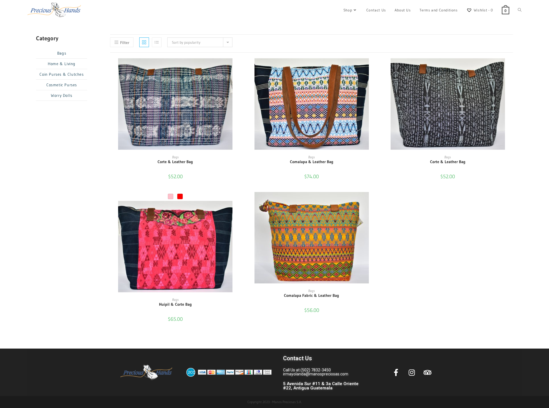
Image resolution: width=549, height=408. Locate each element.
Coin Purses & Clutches (61, 74)
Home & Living (61, 63)
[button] (238, 83)
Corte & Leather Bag (175, 161)
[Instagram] (412, 372)
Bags (175, 157)
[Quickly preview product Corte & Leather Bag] (238, 68)
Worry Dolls (61, 95)
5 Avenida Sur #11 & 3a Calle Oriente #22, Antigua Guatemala (321, 373)
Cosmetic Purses (61, 84)
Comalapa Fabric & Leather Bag (311, 295)
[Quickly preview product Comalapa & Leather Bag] (375, 68)
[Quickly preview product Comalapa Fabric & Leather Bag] (375, 202)
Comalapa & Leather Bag (311, 161)
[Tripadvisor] (427, 372)
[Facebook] (396, 372)
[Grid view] (144, 42)
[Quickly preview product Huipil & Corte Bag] (238, 211)
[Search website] (520, 10)
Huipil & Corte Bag (175, 304)
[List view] (157, 42)
